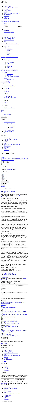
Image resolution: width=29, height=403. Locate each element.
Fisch (8, 60)
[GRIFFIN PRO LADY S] (7, 311)
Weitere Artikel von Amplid (10, 274)
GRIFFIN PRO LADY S (20, 311)
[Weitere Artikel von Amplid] (3, 157)
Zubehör (9, 50)
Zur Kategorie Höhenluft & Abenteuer (10, 43)
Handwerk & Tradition (9, 131)
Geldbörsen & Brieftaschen (13, 76)
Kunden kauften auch (11, 302)
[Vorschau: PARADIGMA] (7, 158)
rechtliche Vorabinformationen (11, 8)
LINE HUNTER (14, 326)
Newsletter (6, 366)
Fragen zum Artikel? (8, 273)
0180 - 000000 (4, 343)
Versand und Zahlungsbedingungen (12, 13)
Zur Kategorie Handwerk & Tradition (9, 70)
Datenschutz (6, 16)
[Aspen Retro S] (5, 307)
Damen (8, 53)
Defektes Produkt (8, 350)
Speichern (3, 300)
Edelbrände (9, 66)
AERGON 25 (12, 317)
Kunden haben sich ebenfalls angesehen (10, 336)
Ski (7, 47)
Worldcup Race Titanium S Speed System (13, 331)
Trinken (5, 65)
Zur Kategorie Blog (5, 82)
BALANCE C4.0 (14, 323)
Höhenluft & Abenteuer (9, 122)
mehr (19, 195)
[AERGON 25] (5, 317)
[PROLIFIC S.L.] (5, 321)
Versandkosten (4, 383)
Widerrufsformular (8, 359)
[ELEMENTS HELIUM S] (7, 314)
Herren (8, 54)
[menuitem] (16, 6)
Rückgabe (6, 357)
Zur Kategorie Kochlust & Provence (9, 57)
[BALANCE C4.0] (5, 323)
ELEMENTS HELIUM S (20, 314)
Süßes (8, 63)
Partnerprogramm (8, 351)
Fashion (5, 51)
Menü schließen (7, 114)
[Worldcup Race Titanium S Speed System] (11, 330)
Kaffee (8, 67)
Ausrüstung (6, 46)
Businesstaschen (10, 75)
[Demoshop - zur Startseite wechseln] (10, 21)
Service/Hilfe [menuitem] (10, 11)
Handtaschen (10, 74)
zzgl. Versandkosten (11, 169)
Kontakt (5, 12)
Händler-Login (7, 6)
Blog (5, 132)
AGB (5, 17)
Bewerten (3, 186)
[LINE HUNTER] (5, 326)
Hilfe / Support (7, 10)
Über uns (6, 9)
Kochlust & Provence (9, 130)
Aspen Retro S (12, 307)
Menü (5, 23)
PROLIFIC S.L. (13, 321)
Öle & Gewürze (10, 62)
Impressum (6, 18)
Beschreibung (4, 191)
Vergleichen (3, 183)
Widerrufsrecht (7, 14)
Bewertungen (11, 191)
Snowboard (9, 49)
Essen (5, 59)
